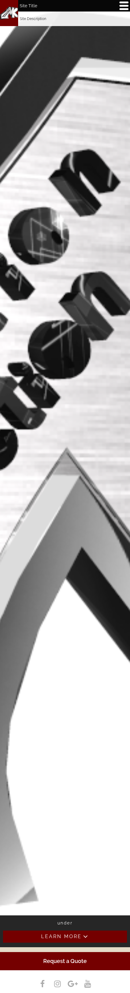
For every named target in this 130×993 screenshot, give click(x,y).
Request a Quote (65, 961)
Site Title (28, 6)
